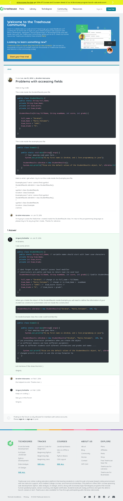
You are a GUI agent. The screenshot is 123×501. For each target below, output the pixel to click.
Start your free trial (19, 56)
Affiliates (104, 450)
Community (62, 9)
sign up (29, 419)
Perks (103, 453)
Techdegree (47, 9)
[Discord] (113, 497)
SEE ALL (21, 472)
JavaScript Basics (63, 446)
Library (33, 9)
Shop (103, 457)
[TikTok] (109, 497)
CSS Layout (61, 459)
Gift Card (84, 464)
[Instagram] (104, 497)
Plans (21, 9)
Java (9, 69)
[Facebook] (94, 497)
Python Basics (62, 456)
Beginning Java (43, 459)
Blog (83, 450)
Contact (84, 460)
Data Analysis (23, 464)
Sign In (99, 9)
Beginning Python (44, 452)
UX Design (22, 468)
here (44, 36)
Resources (77, 9)
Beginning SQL (43, 456)
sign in (21, 419)
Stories (83, 457)
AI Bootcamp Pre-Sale (25, 2)
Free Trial (111, 9)
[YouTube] (89, 497)
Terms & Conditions (14, 497)
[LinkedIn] (99, 497)
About (83, 446)
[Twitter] (84, 497)
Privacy (26, 497)
